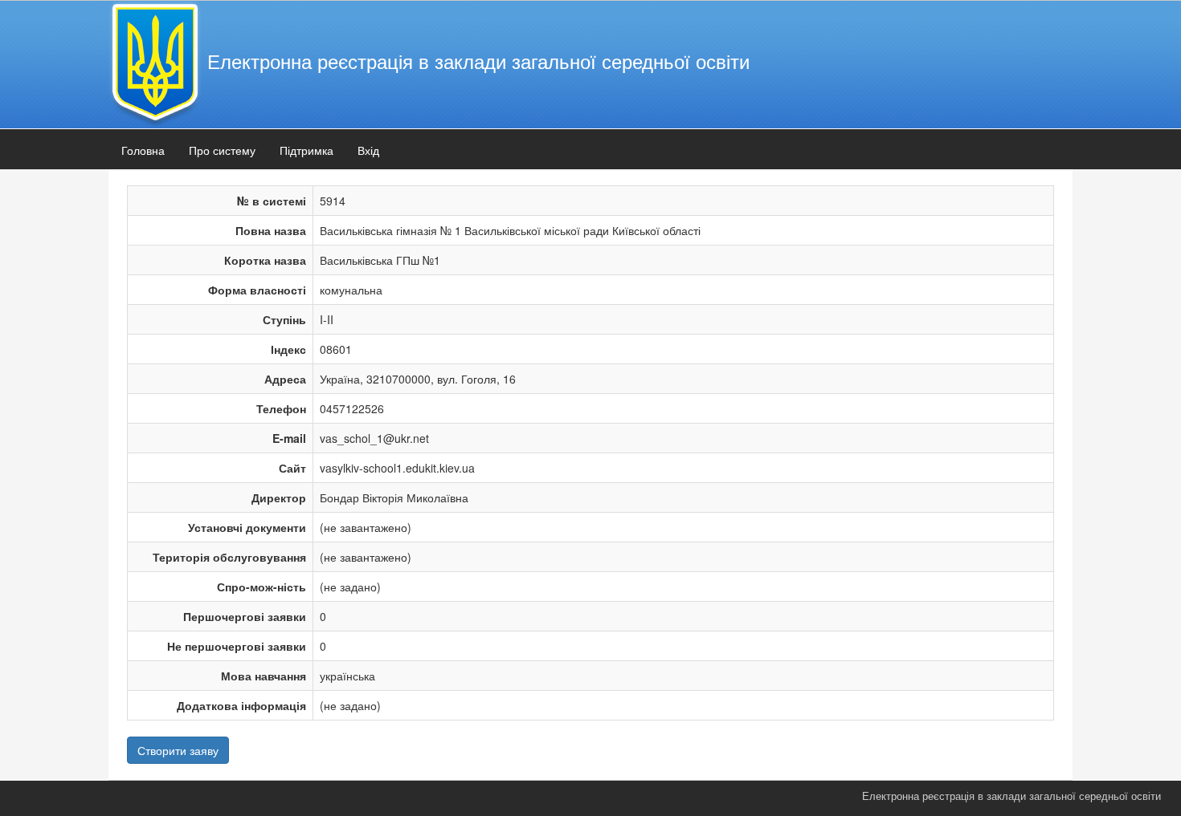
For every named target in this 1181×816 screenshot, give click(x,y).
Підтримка (306, 150)
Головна (143, 150)
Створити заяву (178, 750)
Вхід (368, 150)
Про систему (222, 150)
